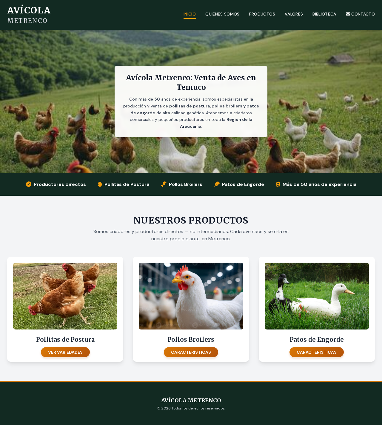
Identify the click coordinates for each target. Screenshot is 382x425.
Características (191, 352)
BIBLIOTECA (324, 14)
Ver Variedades (65, 352)
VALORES (294, 14)
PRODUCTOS (262, 14)
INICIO (190, 14)
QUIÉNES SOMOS (222, 14)
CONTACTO (363, 14)
